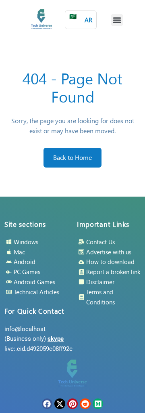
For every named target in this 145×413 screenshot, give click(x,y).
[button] (117, 20)
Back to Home (72, 157)
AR (80, 18)
